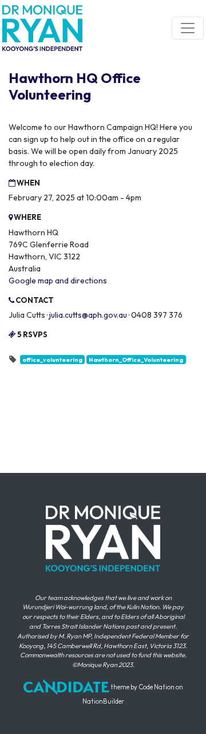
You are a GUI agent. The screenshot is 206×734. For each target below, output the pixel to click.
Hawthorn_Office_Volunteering (136, 360)
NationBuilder (103, 701)
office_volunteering (52, 360)
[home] (42, 28)
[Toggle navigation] (188, 28)
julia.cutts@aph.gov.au (88, 315)
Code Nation (156, 687)
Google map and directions (58, 280)
